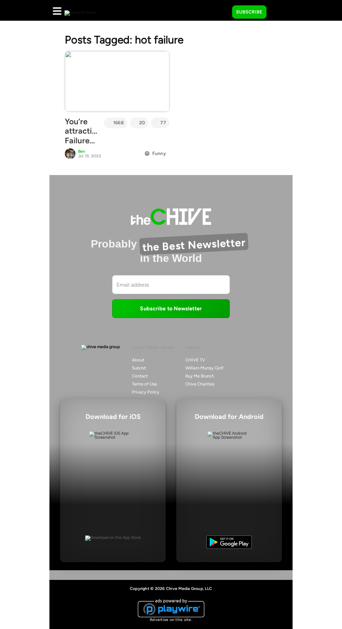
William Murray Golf (204, 367)
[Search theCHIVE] (222, 10)
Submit (139, 367)
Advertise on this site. (171, 619)
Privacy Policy (145, 392)
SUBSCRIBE (249, 11)
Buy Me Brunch (199, 375)
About (138, 359)
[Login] (277, 12)
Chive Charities (199, 383)
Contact (140, 375)
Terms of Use (144, 383)
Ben (82, 151)
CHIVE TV (195, 359)
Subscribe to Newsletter (171, 308)
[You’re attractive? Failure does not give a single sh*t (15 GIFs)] (117, 81)
